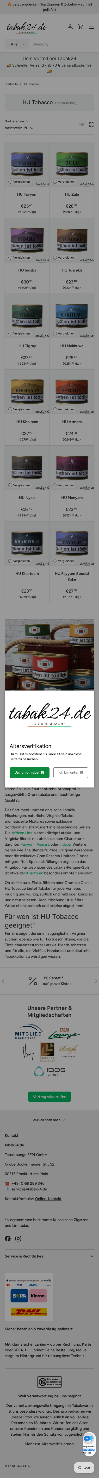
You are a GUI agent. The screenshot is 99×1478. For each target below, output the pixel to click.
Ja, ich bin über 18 (29, 772)
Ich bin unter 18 (70, 772)
